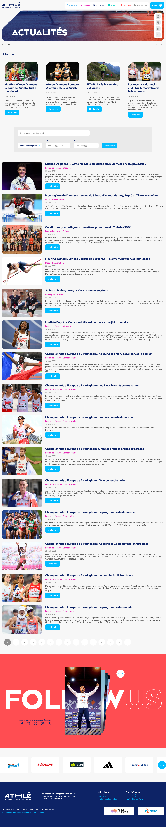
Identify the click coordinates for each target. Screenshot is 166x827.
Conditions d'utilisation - (12, 812)
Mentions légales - (29, 812)
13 (110, 642)
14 (119, 642)
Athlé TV (114, 5)
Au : (75, 141)
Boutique (86, 5)
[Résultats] (158, 22)
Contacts (40, 812)
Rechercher (109, 145)
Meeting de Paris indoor (135, 797)
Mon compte (142, 5)
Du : (47, 141)
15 (127, 642)
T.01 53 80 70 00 (46, 798)
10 (84, 642)
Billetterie (73, 5)
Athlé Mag (100, 5)
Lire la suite (12, 112)
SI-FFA (101, 795)
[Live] (158, 34)
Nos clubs (127, 5)
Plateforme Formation (107, 799)
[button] (122, 673)
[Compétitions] (158, 16)
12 (102, 642)
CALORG (102, 797)
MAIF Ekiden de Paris (134, 799)
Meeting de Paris (132, 795)
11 (93, 642)
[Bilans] (158, 28)
